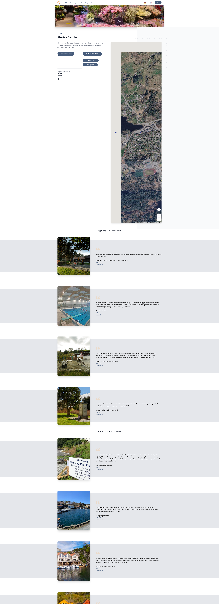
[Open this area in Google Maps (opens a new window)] (124, 222)
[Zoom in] (159, 215)
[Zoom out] (159, 219)
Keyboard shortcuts (139, 222)
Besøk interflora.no (66, 54)
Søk (157, 3)
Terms (160, 222)
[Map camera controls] (159, 209)
